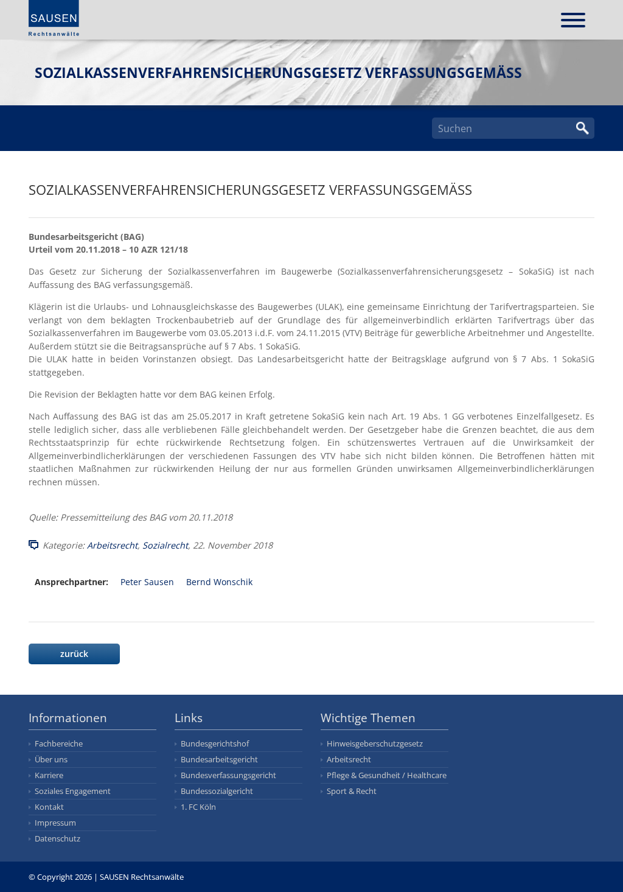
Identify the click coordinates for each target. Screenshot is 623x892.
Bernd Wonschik (219, 582)
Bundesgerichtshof (215, 743)
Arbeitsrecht (112, 545)
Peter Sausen (147, 582)
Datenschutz (57, 838)
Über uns (51, 759)
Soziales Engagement (73, 790)
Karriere (49, 775)
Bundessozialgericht (217, 790)
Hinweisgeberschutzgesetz (375, 743)
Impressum (55, 822)
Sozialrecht (165, 545)
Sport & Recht (352, 790)
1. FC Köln (198, 806)
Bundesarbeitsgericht (219, 759)
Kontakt (49, 806)
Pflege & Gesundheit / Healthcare (387, 775)
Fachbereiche (59, 743)
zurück (74, 653)
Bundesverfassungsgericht (228, 775)
